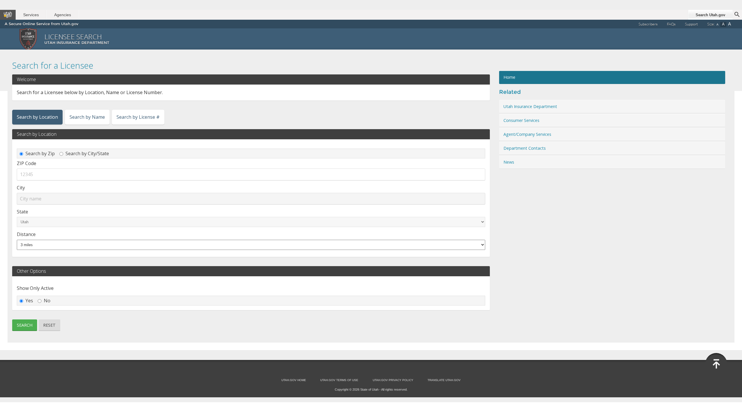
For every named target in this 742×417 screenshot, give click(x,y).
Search (24, 325)
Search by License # (138, 117)
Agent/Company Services (527, 134)
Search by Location (37, 117)
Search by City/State (87, 153)
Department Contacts (524, 148)
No (47, 300)
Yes (29, 300)
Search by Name (87, 117)
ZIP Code (26, 163)
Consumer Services (521, 120)
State (22, 212)
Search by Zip (40, 153)
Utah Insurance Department (530, 106)
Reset (49, 325)
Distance (26, 234)
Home (509, 77)
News (508, 162)
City (21, 187)
